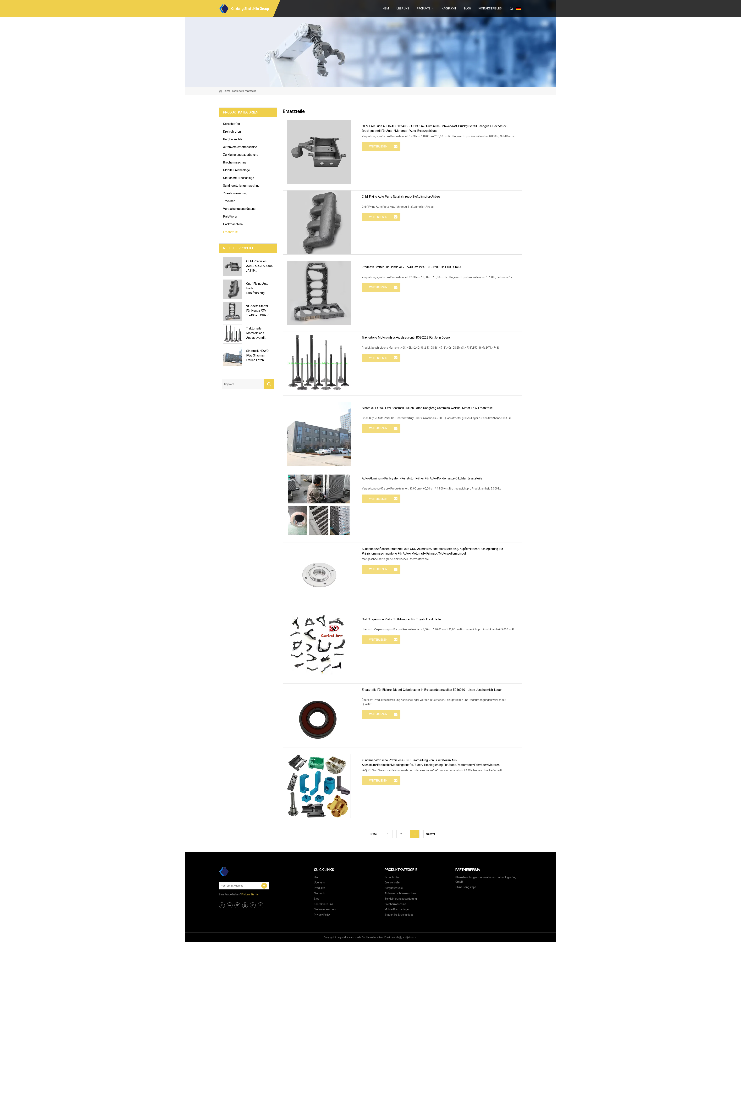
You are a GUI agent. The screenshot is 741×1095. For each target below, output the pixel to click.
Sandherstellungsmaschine (241, 185)
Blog (467, 8)
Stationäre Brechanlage (238, 178)
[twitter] (237, 905)
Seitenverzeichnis (325, 909)
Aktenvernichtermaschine (240, 147)
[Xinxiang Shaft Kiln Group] (238, 872)
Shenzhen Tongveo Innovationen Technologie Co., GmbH (485, 879)
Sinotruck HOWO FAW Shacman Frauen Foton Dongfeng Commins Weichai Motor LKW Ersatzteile (427, 408)
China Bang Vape (465, 887)
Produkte (424, 8)
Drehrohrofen (232, 131)
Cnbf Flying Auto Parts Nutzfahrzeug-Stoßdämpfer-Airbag (401, 196)
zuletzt (430, 834)
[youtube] (245, 905)
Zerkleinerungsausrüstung (240, 155)
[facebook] (222, 905)
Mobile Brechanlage (236, 170)
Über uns (403, 8)
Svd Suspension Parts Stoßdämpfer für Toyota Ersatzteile (401, 619)
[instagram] (253, 905)
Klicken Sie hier (250, 894)
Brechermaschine (234, 162)
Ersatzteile (230, 232)
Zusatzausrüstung (235, 193)
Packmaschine (233, 224)
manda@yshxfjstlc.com (404, 937)
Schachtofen (231, 124)
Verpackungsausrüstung (239, 209)
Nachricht (449, 8)
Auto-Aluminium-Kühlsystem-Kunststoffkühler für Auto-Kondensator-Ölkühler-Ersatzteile (422, 478)
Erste (373, 834)
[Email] (264, 886)
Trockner (229, 201)
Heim (386, 8)
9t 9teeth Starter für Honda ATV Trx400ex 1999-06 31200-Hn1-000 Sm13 (411, 267)
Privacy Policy (322, 914)
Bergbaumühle (232, 139)
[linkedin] (230, 905)
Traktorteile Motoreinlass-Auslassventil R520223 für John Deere (406, 337)
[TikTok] (260, 905)
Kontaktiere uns (490, 8)
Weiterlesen (378, 146)
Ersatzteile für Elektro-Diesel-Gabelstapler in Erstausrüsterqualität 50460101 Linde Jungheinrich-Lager (432, 690)
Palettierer (230, 216)
